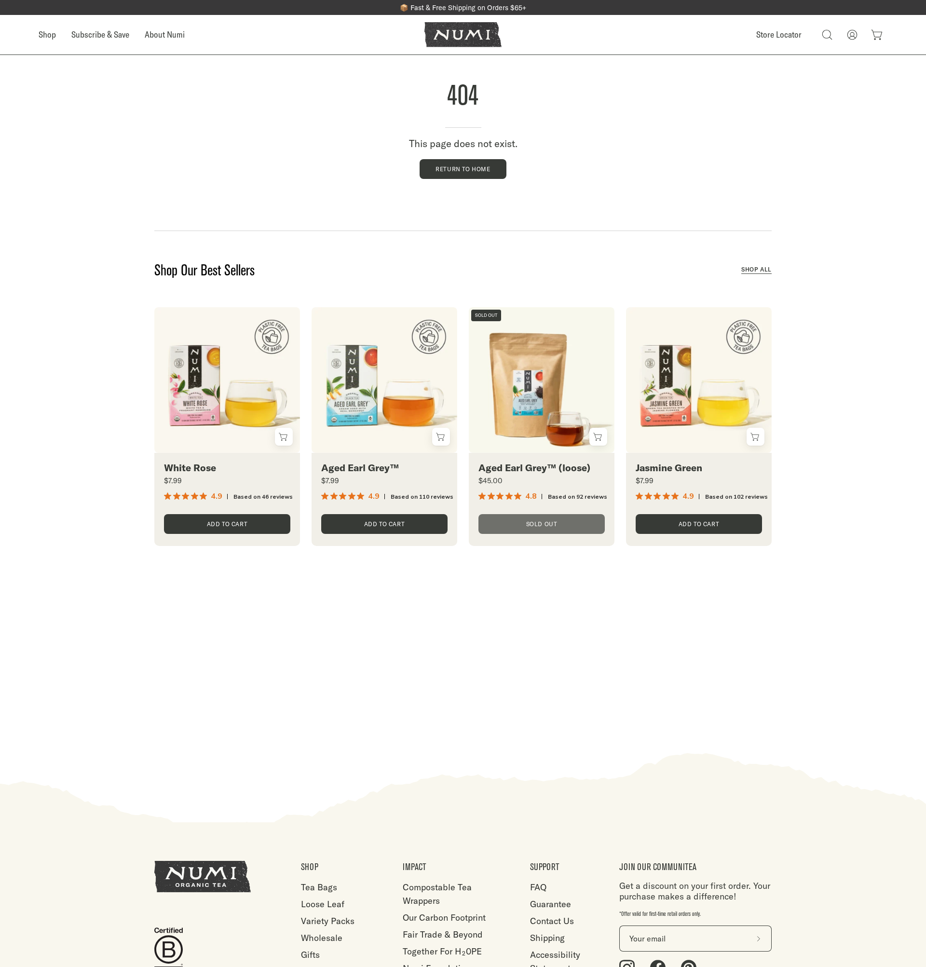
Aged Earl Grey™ (360, 468)
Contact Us (552, 920)
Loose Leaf (322, 904)
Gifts (310, 954)
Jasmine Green (669, 468)
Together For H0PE (442, 951)
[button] (827, 35)
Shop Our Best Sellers (204, 270)
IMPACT (414, 866)
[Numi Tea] (463, 34)
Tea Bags (319, 887)
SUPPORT (544, 866)
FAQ (538, 887)
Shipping (547, 937)
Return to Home (463, 169)
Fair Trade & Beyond (443, 934)
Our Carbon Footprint (444, 917)
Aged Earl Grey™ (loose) (534, 468)
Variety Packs (327, 920)
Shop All (756, 269)
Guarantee (550, 904)
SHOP (309, 866)
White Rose (190, 468)
